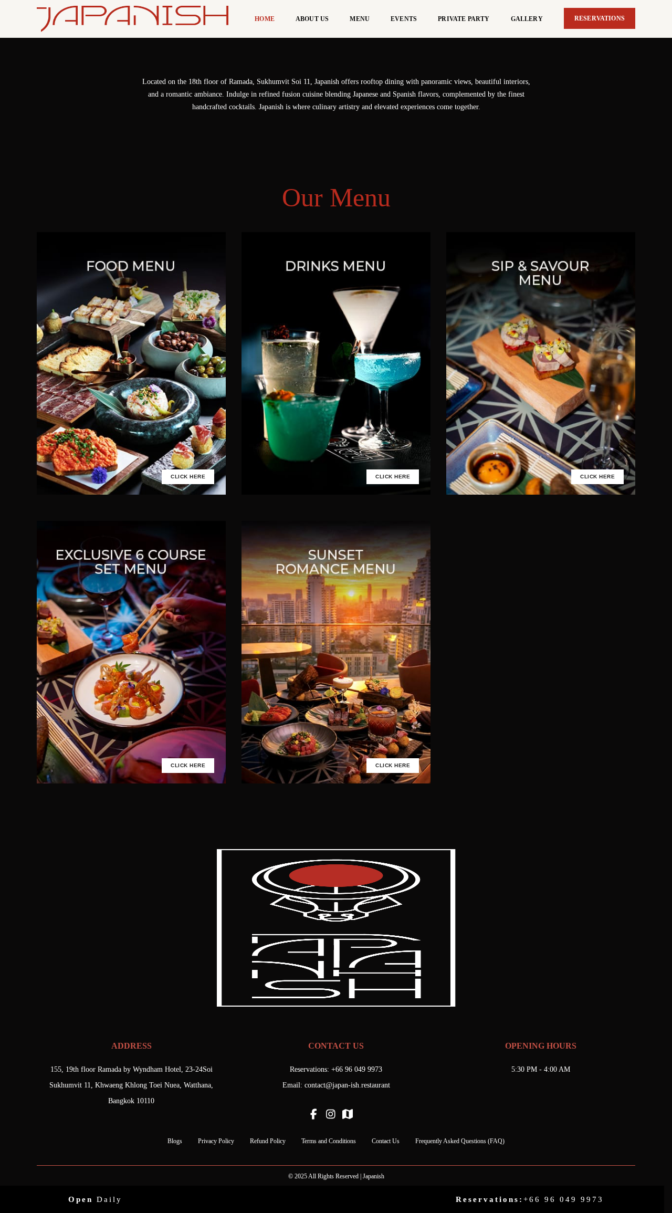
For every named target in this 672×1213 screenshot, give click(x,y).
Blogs (174, 1141)
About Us (312, 19)
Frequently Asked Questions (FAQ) (460, 1141)
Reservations (599, 18)
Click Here (188, 476)
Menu (360, 19)
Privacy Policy (216, 1141)
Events (404, 19)
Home (265, 19)
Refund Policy (268, 1141)
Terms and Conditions (328, 1141)
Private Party (463, 19)
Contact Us (386, 1141)
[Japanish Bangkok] (132, 18)
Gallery (527, 19)
